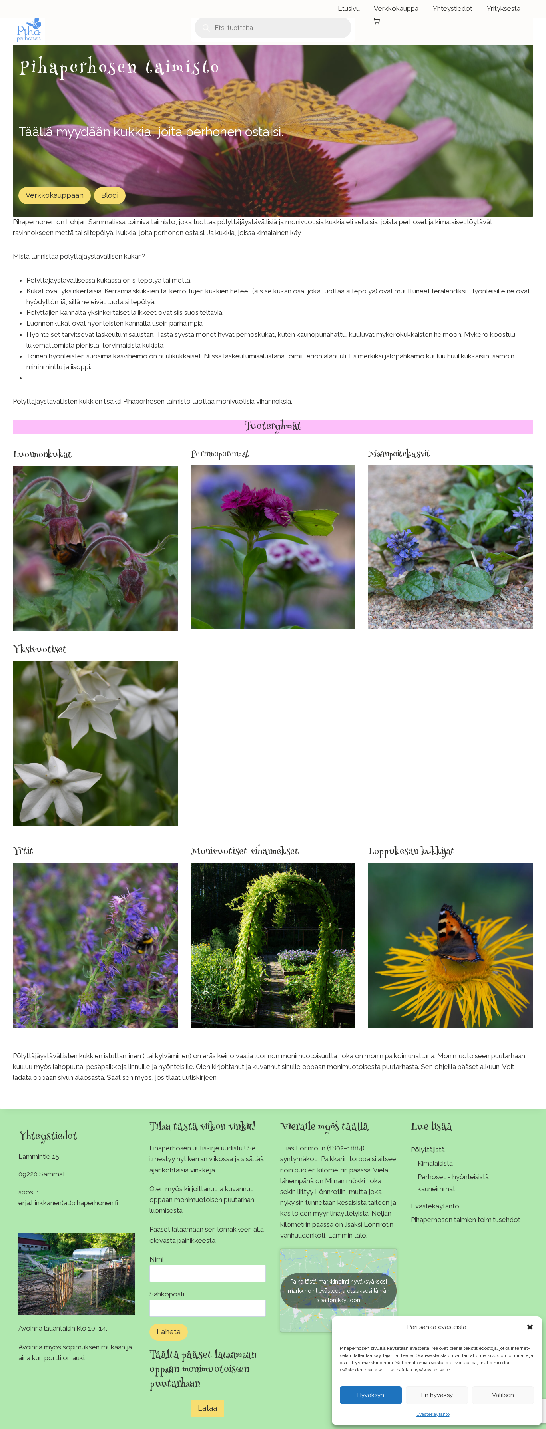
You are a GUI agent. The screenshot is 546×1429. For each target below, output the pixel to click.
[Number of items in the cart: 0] (376, 21)
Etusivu (349, 8)
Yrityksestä (503, 8)
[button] (530, 1327)
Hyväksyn (370, 1395)
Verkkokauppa (396, 8)
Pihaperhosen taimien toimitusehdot (465, 1220)
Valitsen (503, 1395)
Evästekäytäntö (433, 1414)
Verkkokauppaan (55, 195)
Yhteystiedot (452, 8)
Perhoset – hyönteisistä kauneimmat (453, 1183)
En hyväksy (437, 1395)
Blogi (109, 195)
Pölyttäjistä (428, 1150)
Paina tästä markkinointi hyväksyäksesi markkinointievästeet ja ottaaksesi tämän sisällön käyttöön (338, 1290)
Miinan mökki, (346, 1181)
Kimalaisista (435, 1163)
